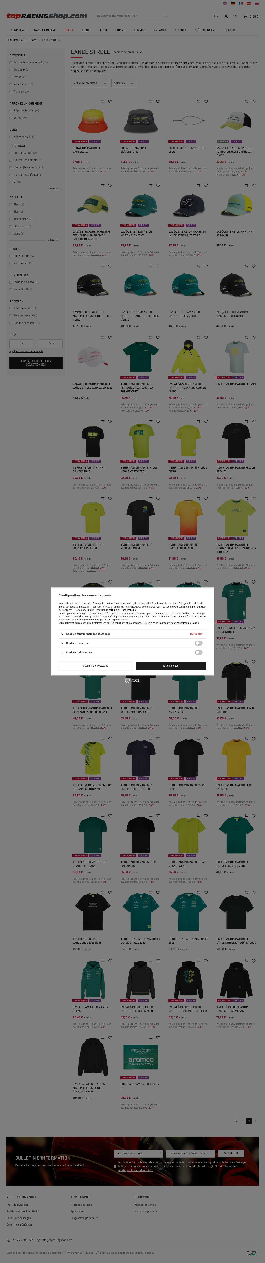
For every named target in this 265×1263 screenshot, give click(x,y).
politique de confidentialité (122, 610)
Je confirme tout (171, 666)
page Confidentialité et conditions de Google (176, 623)
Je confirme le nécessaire (95, 666)
